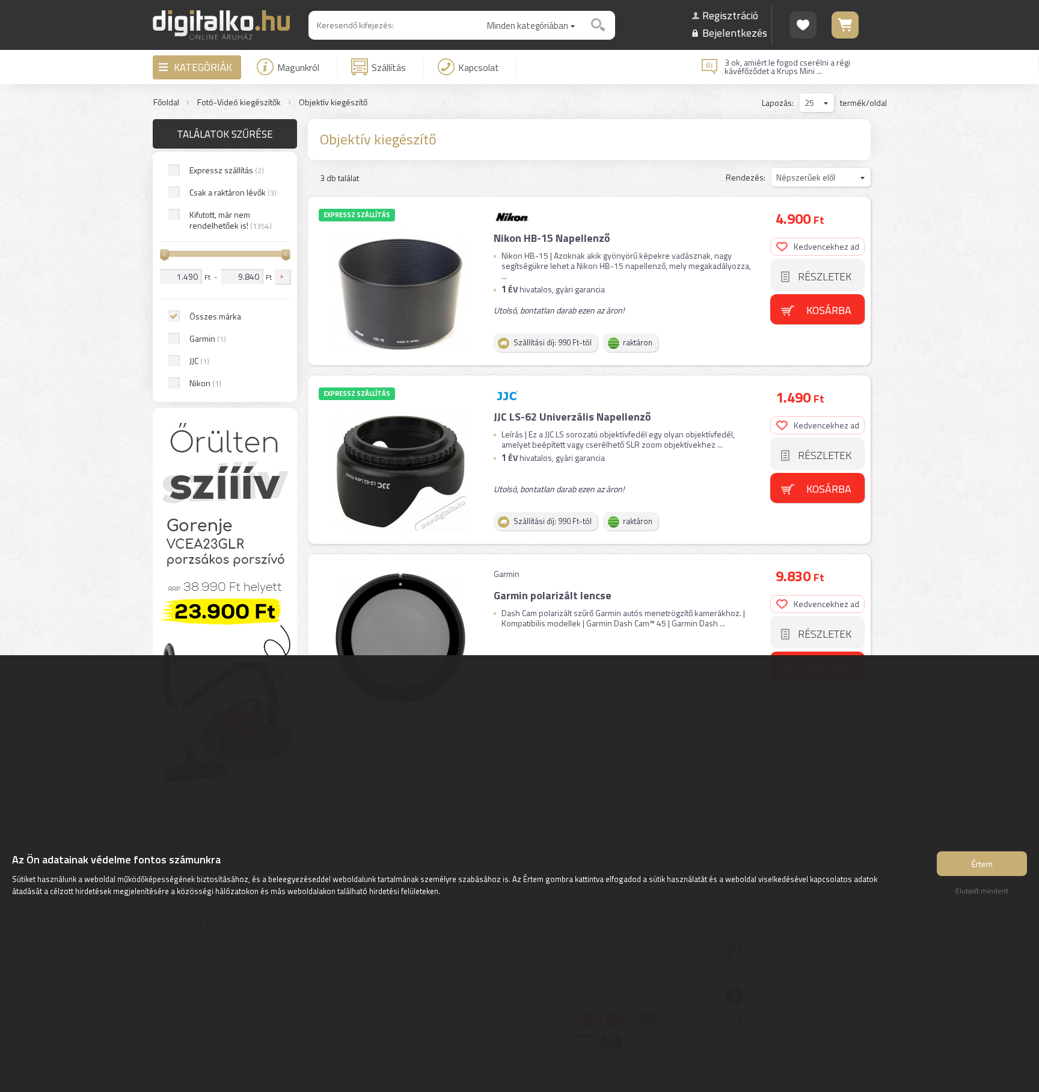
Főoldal (166, 102)
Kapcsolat (478, 67)
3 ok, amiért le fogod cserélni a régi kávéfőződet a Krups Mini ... (787, 67)
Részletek (824, 276)
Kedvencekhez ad (826, 246)
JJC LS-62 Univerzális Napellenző (572, 417)
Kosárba (828, 310)
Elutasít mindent (981, 890)
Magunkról (298, 67)
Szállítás (389, 67)
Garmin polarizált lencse (552, 595)
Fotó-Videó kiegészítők (239, 102)
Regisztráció (730, 15)
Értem (982, 863)
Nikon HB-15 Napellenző (552, 238)
